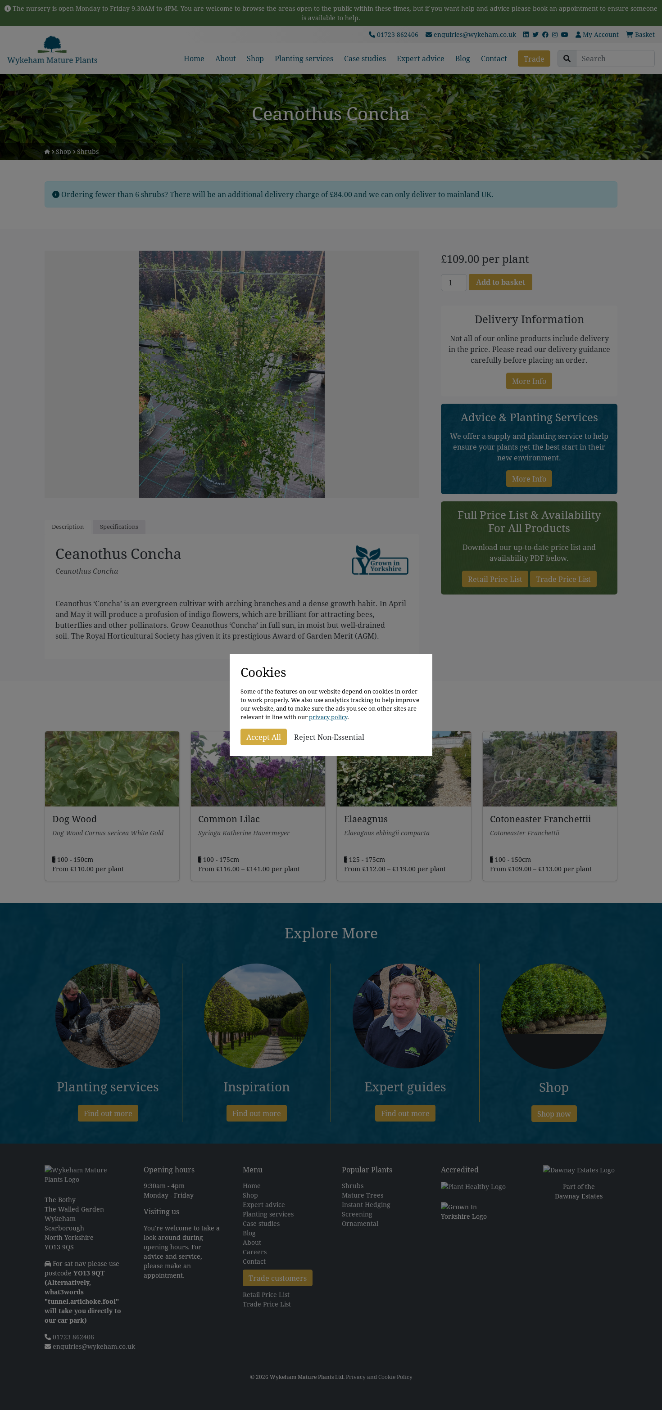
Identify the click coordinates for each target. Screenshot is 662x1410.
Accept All (263, 737)
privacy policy (328, 717)
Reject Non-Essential (329, 737)
